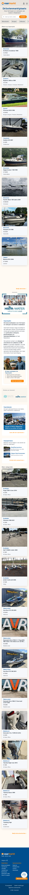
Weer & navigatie (5, 875)
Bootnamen (4, 871)
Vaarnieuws (4, 866)
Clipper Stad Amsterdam (18, 453)
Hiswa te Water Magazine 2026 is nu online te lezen (13, 427)
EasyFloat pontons (16, 447)
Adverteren (14, 870)
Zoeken (23, 17)
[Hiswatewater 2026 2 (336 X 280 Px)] (14, 304)
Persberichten (14, 866)
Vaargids (3, 868)
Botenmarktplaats (5, 865)
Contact (14, 868)
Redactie (14, 865)
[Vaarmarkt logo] (9, 3)
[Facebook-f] (7, 860)
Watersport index (5, 873)
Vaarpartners (4, 870)
